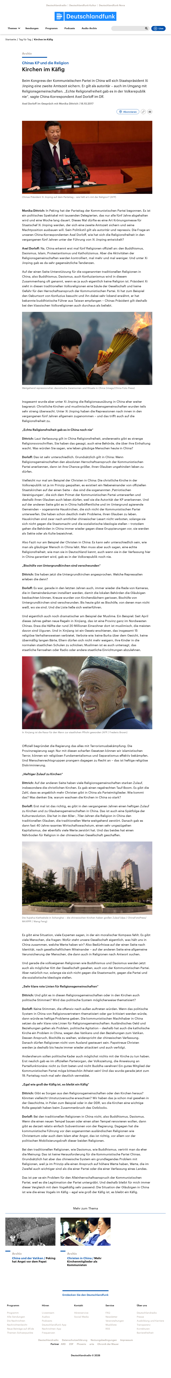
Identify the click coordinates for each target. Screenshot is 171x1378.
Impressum (126, 1340)
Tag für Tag (25, 39)
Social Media (81, 1316)
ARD (63, 1344)
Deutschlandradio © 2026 (85, 1355)
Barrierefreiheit (145, 1332)
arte (92, 1344)
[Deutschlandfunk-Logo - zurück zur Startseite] (85, 16)
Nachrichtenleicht (17, 1324)
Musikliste (111, 1324)
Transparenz (143, 1324)
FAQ (108, 1312)
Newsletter (111, 1316)
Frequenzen (48, 1332)
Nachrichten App (51, 1328)
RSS (108, 1328)
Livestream (48, 1312)
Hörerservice (81, 1312)
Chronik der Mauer (108, 1344)
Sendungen (32, 28)
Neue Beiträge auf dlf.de (20, 1328)
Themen (12, 28)
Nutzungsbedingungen (104, 1340)
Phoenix (81, 1344)
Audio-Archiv (89, 28)
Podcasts (69, 28)
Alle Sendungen (16, 1316)
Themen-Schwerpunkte (20, 1332)
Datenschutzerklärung (74, 1340)
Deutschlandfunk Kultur (82, 5)
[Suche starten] (146, 28)
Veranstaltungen (115, 1320)
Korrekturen (143, 1328)
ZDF (71, 1344)
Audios (46, 1316)
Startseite (10, 39)
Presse (140, 1316)
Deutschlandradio (56, 5)
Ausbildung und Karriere (150, 1320)
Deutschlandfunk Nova (112, 5)
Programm (51, 28)
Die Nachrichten (16, 1320)
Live (161, 28)
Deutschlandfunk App (54, 1324)
